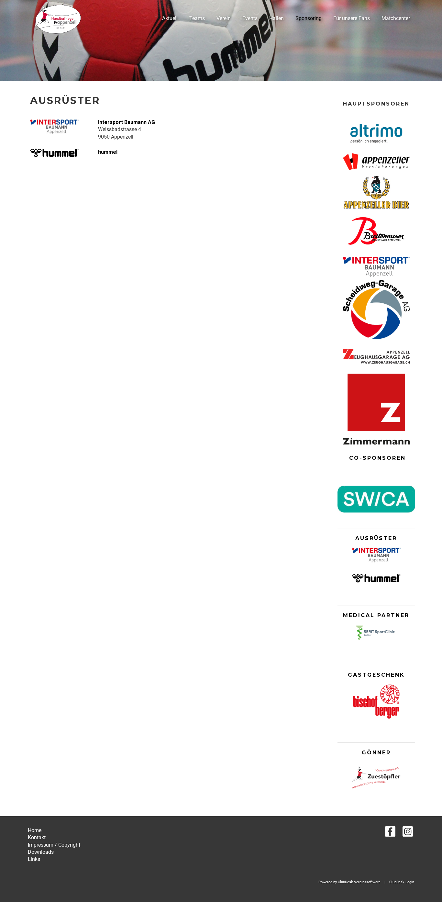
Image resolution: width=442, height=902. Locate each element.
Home (34, 830)
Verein (223, 18)
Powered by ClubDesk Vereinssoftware (349, 882)
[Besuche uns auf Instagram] (408, 833)
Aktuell (170, 18)
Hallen (276, 18)
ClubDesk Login (401, 882)
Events (250, 18)
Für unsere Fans (351, 18)
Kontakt (37, 837)
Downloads (41, 852)
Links (34, 859)
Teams (197, 18)
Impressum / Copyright (54, 845)
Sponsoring (308, 18)
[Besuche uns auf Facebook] (390, 833)
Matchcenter (395, 18)
